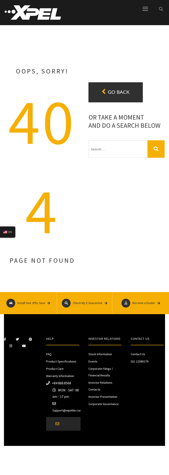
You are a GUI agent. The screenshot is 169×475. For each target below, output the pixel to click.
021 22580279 (139, 361)
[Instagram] (10, 346)
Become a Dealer (143, 303)
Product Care (55, 369)
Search (156, 149)
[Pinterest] (30, 339)
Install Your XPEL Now (31, 303)
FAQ (48, 354)
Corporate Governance (103, 404)
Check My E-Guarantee (87, 303)
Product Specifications (61, 361)
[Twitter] (17, 339)
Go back (119, 92)
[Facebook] (5, 339)
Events (92, 361)
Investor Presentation (102, 397)
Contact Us (138, 354)
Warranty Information (60, 376)
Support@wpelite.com (67, 410)
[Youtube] (24, 346)
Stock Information (100, 354)
